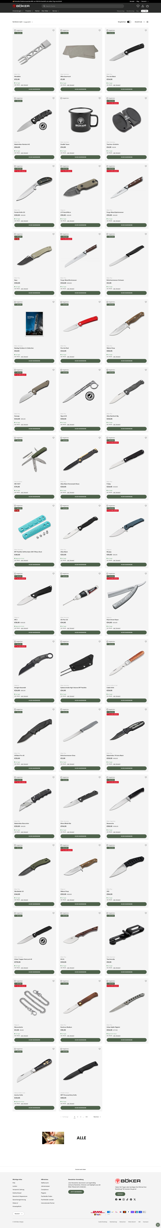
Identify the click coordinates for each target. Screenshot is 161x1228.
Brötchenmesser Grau (68, 755)
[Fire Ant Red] (81, 324)
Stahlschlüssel (17, 1193)
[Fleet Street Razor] (127, 595)
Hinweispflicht (17, 1206)
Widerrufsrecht (132, 1222)
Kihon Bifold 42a (66, 823)
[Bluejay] (127, 527)
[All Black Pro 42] (34, 731)
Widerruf (15, 1203)
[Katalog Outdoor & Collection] (34, 324)
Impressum (145, 1222)
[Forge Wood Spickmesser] (127, 188)
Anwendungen (17, 11)
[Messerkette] (34, 1003)
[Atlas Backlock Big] (127, 391)
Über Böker (45, 11)
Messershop (120, 11)
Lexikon (15, 1186)
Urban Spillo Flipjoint (113, 1027)
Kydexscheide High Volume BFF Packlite (73, 688)
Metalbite (17, 76)
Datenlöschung (113, 1222)
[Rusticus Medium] (81, 1003)
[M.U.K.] (81, 935)
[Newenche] (127, 799)
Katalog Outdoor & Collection (24, 348)
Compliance (44, 1189)
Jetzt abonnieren (76, 1192)
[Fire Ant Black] (127, 52)
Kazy (15, 280)
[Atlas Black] (81, 527)
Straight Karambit (20, 688)
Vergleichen (122, 22)
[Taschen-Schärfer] (127, 120)
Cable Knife (110, 688)
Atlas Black (64, 552)
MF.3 (15, 620)
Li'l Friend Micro (66, 212)
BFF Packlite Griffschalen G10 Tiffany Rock (28, 552)
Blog (138, 1)
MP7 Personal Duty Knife (69, 1095)
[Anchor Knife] (34, 1071)
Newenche (110, 823)
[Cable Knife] (127, 663)
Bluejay (109, 552)
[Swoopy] (34, 391)
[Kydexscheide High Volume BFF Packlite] (81, 663)
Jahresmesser (45, 1186)
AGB (139, 1222)
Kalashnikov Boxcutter (21, 823)
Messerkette (18, 1027)
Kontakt (132, 1)
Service (54, 11)
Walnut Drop (111, 348)
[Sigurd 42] (81, 391)
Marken (37, 11)
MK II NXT (17, 484)
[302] (127, 867)
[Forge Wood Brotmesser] (81, 256)
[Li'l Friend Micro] (81, 188)
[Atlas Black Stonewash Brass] (81, 459)
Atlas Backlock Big (113, 416)
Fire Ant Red (65, 348)
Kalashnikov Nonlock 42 (22, 144)
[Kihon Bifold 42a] (81, 799)
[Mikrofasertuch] (81, 52)
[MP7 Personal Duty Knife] (81, 1071)
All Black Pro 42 (19, 755)
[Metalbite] (34, 52)
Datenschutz (123, 1222)
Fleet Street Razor (113, 620)
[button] (147, 6)
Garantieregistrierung (19, 1200)
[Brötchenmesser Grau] (81, 731)
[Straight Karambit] (34, 663)
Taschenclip (111, 959)
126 (87, 1117)
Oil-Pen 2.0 (64, 620)
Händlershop (130, 11)
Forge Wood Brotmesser (69, 280)
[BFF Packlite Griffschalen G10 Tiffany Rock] (34, 527)
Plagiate (43, 1193)
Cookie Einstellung (102, 1222)
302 (108, 891)
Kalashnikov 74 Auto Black (115, 755)
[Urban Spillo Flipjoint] (127, 1003)
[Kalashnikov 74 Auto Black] (127, 731)
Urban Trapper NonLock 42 (23, 959)
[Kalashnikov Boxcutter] (34, 799)
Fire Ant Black (111, 76)
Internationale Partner (48, 1203)
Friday (109, 484)
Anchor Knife (18, 1095)
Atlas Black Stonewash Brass (70, 484)
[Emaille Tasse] (81, 120)
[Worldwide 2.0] (34, 867)
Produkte (28, 11)
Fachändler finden (46, 1196)
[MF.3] (34, 595)
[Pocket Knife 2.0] (34, 188)
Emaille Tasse (65, 144)
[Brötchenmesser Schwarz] (127, 256)
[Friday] (127, 459)
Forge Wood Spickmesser (115, 212)
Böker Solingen (19, 1222)
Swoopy (17, 416)
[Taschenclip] (127, 935)
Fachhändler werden (47, 1200)
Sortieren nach (17, 22)
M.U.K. (62, 959)
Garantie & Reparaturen (20, 1196)
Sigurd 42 (64, 416)
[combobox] (83, 6)
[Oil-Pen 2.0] (81, 595)
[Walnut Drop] (127, 324)
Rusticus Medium (66, 1027)
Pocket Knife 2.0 (19, 212)
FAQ (14, 1183)
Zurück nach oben (80, 1169)
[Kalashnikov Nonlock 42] (34, 120)
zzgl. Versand (24, 85)
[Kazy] (34, 256)
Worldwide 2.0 (19, 891)
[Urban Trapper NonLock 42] (34, 935)
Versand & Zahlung (18, 1189)
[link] (64, 1117)
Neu (137, 11)
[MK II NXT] (34, 459)
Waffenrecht (45, 1183)
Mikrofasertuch (66, 76)
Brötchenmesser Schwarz (115, 280)
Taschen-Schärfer (113, 144)
